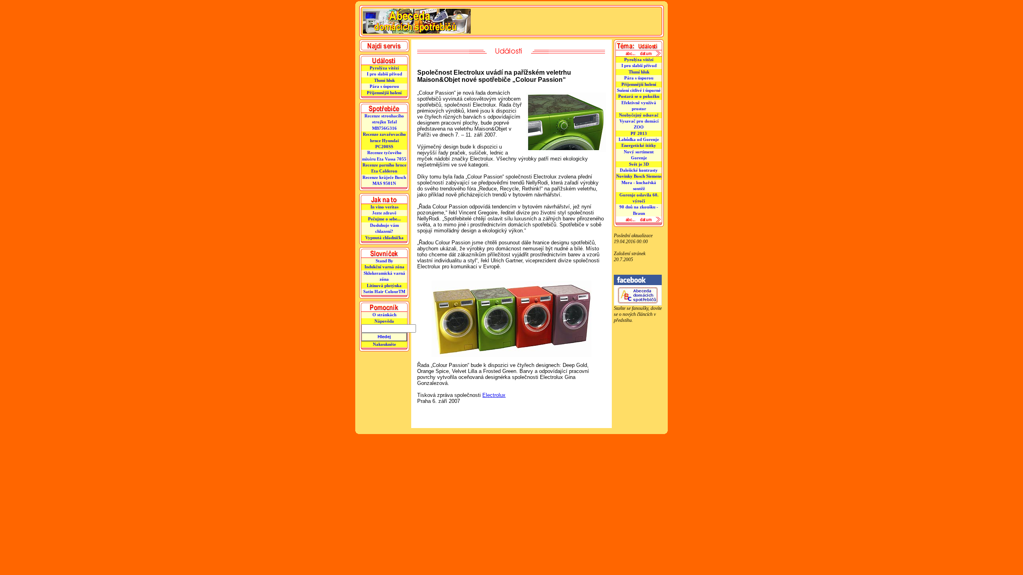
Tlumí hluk (384, 80)
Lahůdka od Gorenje (639, 139)
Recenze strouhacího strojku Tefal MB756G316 (384, 122)
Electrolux (494, 395)
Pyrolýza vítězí (384, 67)
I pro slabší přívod (384, 73)
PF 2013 (639, 133)
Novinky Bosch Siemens (638, 176)
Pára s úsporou (384, 86)
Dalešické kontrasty (639, 170)
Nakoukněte (384, 344)
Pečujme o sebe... (384, 218)
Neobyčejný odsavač (639, 115)
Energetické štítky (638, 145)
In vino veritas (384, 206)
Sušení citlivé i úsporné (639, 90)
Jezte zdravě (384, 212)
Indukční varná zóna (384, 266)
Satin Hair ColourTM (384, 291)
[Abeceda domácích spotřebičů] (638, 304)
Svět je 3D (639, 164)
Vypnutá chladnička (384, 237)
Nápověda (384, 321)
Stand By (384, 260)
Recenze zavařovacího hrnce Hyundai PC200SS (384, 140)
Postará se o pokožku (638, 96)
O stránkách (384, 314)
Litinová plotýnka (384, 285)
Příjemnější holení (384, 92)
